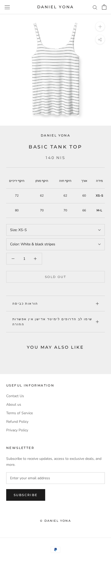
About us (13, 404)
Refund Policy (17, 421)
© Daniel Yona (55, 521)
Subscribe (26, 495)
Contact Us (15, 396)
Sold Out (55, 277)
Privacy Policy (17, 430)
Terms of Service (19, 413)
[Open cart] (104, 7)
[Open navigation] (7, 7)
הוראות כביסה (25, 303)
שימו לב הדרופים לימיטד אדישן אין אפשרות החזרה (52, 321)
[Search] (95, 7)
